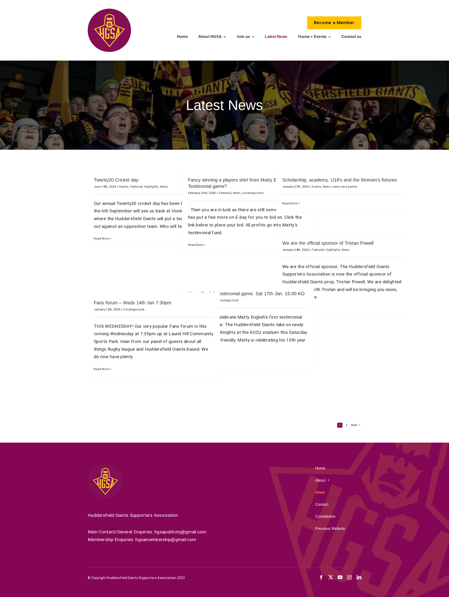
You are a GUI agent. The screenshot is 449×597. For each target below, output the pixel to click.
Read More (101, 238)
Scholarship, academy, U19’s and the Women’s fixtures (339, 179)
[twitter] (330, 577)
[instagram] (349, 577)
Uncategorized (252, 193)
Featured (136, 186)
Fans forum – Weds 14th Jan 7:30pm (132, 302)
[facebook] (321, 577)
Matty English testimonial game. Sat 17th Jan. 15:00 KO (246, 293)
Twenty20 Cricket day (116, 179)
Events (124, 186)
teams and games (344, 186)
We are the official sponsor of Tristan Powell (327, 243)
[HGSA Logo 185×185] (109, 11)
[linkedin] (359, 577)
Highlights (151, 186)
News (164, 186)
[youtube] (340, 577)
